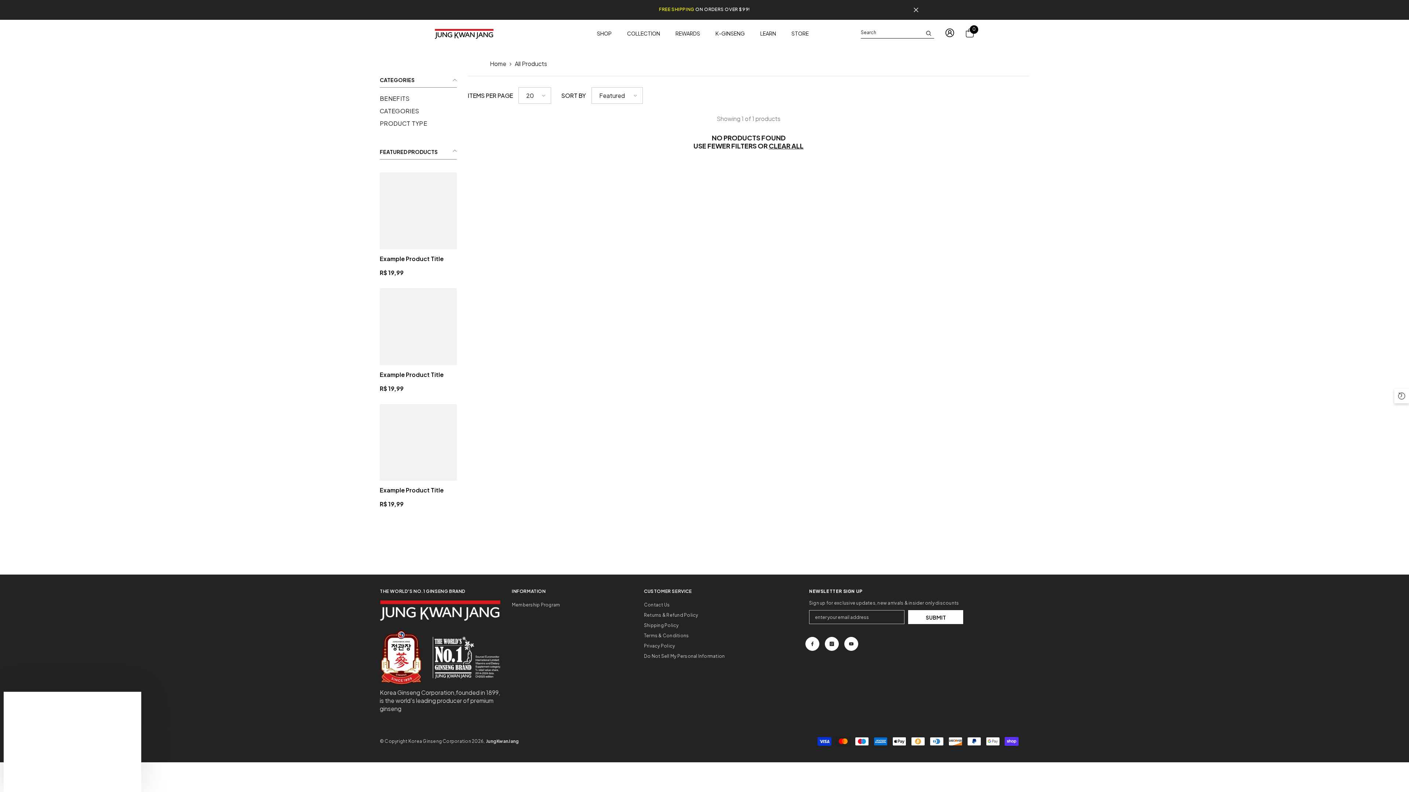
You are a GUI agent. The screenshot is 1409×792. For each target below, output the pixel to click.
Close (916, 10)
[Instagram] (832, 644)
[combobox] (891, 32)
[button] (534, 95)
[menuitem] (418, 98)
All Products (531, 63)
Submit (936, 617)
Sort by (573, 95)
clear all (786, 146)
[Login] (949, 32)
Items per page (490, 95)
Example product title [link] (412, 259)
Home (498, 63)
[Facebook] (812, 644)
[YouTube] (851, 644)
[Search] (897, 32)
